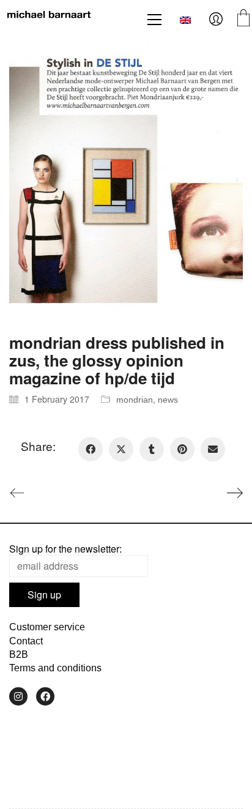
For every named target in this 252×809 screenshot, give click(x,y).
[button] (154, 19)
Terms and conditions (55, 668)
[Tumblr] (151, 449)
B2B (18, 654)
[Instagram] (18, 696)
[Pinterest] (182, 449)
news (168, 399)
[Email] (213, 449)
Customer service (47, 627)
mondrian (134, 399)
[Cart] (243, 19)
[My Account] (216, 19)
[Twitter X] (121, 449)
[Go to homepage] (49, 19)
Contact (26, 641)
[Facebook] (90, 449)
